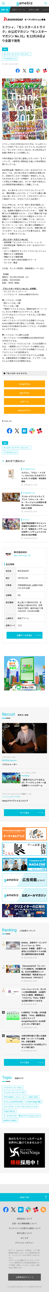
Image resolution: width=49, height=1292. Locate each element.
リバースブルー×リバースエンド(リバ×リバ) (20, 1106)
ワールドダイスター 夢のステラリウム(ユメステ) (21, 1115)
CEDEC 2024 (33, 1097)
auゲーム (24, 401)
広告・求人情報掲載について (24, 1223)
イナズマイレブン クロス (13, 1087)
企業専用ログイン (23, 1277)
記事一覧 (4, 9)
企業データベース (18, 9)
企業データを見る (24, 635)
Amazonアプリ (24, 410)
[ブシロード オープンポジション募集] (24, 19)
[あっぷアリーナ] (24, 673)
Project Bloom (9, 1111)
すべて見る (24, 812)
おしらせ (24, 1237)
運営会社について (24, 1218)
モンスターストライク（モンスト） (17, 54)
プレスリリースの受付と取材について (24, 1228)
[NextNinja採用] (24, 1150)
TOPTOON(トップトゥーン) (14, 1097)
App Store (24, 392)
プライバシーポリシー (24, 1242)
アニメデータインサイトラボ (14, 1092)
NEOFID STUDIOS (10, 1120)
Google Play (24, 384)
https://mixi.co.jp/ (20, 555)
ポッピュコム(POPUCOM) (13, 1101)
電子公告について (24, 1233)
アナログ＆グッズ (10, 58)
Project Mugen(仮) (34, 1101)
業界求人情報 (34, 9)
